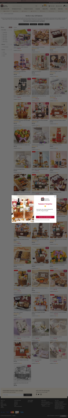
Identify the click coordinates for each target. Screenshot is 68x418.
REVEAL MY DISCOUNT (45, 217)
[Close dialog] (55, 196)
